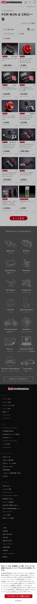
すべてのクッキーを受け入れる (18, 596)
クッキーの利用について (13, 591)
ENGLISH (18, 600)
